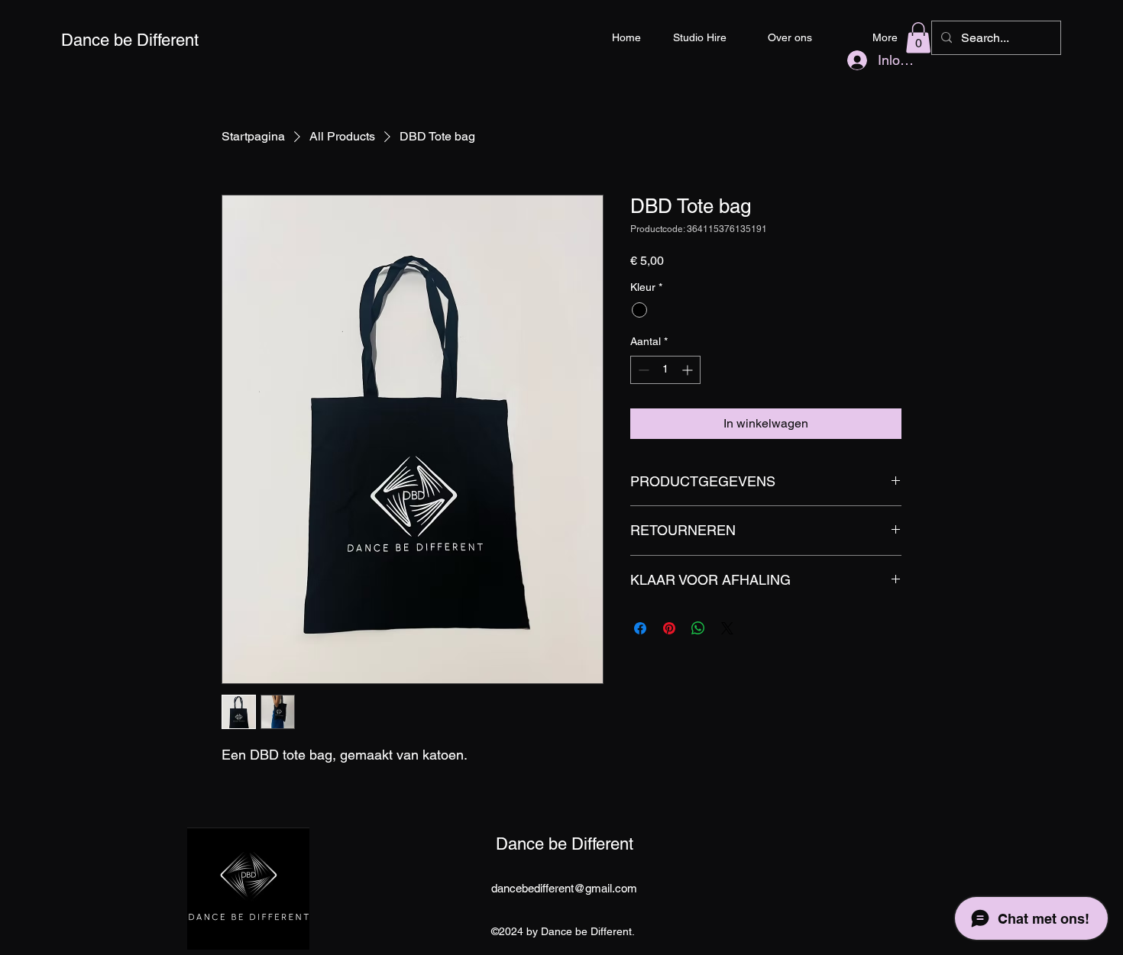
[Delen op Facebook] (640, 628)
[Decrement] (642, 370)
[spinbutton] (665, 370)
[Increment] (688, 370)
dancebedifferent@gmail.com (564, 888)
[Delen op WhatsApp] (698, 628)
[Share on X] (727, 628)
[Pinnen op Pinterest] (669, 628)
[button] (918, 37)
